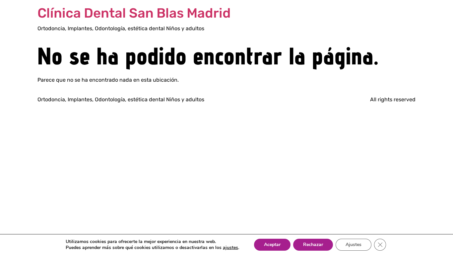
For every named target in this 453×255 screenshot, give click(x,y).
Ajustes (353, 244)
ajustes (230, 248)
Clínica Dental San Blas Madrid (134, 13)
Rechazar (313, 244)
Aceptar (272, 244)
